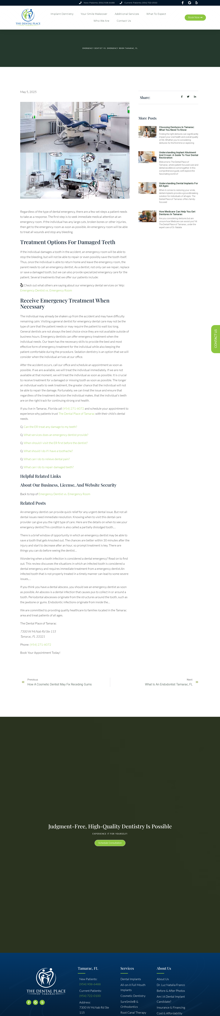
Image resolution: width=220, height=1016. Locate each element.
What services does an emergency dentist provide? (56, 435)
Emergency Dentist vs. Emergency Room (46, 290)
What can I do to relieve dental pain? (47, 459)
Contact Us (124, 20)
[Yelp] (42, 1002)
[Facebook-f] (28, 1002)
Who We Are (101, 20)
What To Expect (156, 14)
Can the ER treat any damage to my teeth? (50, 427)
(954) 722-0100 (90, 996)
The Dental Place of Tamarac (77, 413)
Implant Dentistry (62, 14)
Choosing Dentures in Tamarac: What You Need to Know (176, 128)
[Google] (35, 1002)
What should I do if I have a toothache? (48, 451)
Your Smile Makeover (94, 14)
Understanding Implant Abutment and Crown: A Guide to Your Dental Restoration (178, 155)
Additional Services (127, 14)
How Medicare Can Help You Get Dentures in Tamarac (177, 213)
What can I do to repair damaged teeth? (49, 467)
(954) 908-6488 (90, 984)
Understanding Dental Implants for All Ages (178, 184)
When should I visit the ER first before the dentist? (56, 443)
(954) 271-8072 (73, 408)
